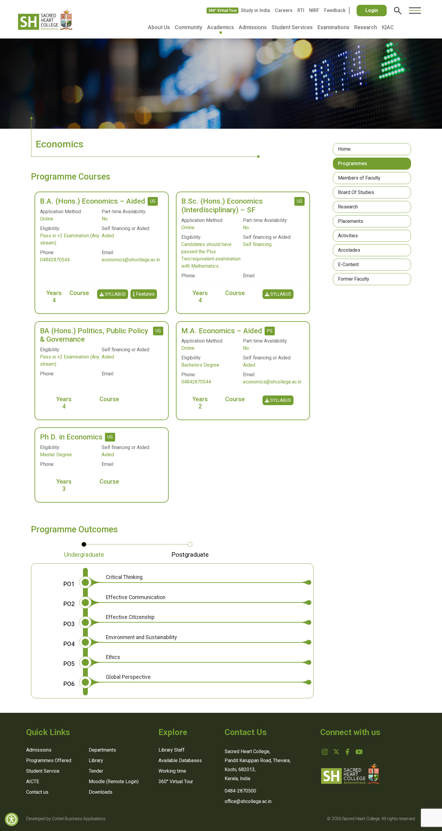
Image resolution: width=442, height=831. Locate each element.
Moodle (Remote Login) (114, 781)
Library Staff (171, 750)
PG (269, 330)
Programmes (352, 163)
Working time (172, 771)
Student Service (43, 771)
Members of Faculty (359, 178)
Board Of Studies (356, 192)
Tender (96, 771)
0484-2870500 (240, 791)
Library (96, 760)
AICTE (32, 781)
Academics (220, 27)
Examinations (333, 27)
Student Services (292, 27)
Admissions (253, 27)
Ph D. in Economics (71, 437)
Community (188, 27)
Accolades (349, 250)
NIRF (314, 10)
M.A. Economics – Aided (221, 331)
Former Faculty (353, 279)
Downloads (100, 792)
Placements (350, 221)
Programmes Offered (48, 760)
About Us (159, 27)
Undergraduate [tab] (84, 554)
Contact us (37, 792)
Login (371, 10)
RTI (300, 10)
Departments (102, 750)
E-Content (348, 264)
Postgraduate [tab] (190, 554)
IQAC (388, 27)
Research (365, 27)
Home (344, 149)
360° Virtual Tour (222, 10)
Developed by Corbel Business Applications (66, 818)
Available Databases (180, 760)
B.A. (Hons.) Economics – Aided (92, 201)
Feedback (334, 10)
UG (152, 201)
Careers (284, 10)
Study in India (255, 10)
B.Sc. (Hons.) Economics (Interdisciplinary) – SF (222, 205)
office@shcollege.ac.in (248, 801)
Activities (348, 236)
